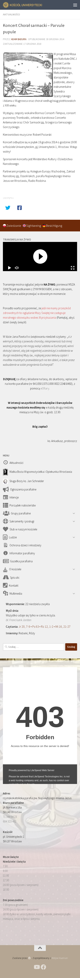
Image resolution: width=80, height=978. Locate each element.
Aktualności (11, 14)
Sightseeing (34, 226)
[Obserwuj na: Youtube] (36, 967)
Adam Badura (18, 39)
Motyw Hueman (60, 958)
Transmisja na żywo (17, 239)
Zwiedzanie (14, 226)
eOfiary (45, 388)
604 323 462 (9, 821)
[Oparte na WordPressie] (29, 958)
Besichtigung (54, 226)
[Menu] (75, 5)
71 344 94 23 (10, 817)
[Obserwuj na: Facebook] (43, 967)
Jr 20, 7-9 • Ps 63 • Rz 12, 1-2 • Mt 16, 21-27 (44, 626)
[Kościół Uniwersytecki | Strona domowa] (29, 5)
